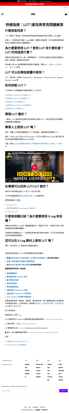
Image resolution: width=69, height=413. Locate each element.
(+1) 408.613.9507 (7, 360)
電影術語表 (61, 370)
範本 (48, 380)
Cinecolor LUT (12, 212)
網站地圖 (42, 407)
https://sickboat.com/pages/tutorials (43, 332)
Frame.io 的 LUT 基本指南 (16, 345)
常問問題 (27, 370)
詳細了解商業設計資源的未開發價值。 (21, 261)
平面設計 (38, 373)
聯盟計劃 (27, 364)
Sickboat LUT (12, 205)
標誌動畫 (38, 376)
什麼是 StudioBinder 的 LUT (17, 341)
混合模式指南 (12, 283)
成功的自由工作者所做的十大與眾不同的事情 (27, 258)
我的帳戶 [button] (66, 7)
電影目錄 (61, 367)
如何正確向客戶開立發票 (20, 265)
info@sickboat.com (7, 364)
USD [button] (9, 7)
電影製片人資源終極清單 (43, 303)
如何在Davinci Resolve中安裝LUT (19, 105)
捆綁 (48, 367)
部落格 (60, 364)
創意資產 (61, 380)
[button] (61, 7)
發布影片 (38, 367)
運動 (48, 373)
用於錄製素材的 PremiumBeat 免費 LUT (22, 208)
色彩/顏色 (49, 376)
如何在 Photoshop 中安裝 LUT (18, 98)
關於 (26, 367)
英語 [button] (2, 7)
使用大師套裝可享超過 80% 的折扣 (34, 4)
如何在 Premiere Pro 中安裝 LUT (19, 95)
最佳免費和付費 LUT (28, 196)
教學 (60, 373)
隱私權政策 (35, 407)
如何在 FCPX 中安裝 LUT (16, 102)
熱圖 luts (52, 64)
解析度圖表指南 (13, 287)
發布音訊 (38, 370)
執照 (25, 407)
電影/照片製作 (39, 364)
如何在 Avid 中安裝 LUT (16, 109)
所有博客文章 (15, 306)
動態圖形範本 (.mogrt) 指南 (17, 277)
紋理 (48, 370)
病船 (33, 14)
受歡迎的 (49, 364)
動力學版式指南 (13, 280)
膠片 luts (13, 67)
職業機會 (27, 373)
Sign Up (63, 390)
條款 (30, 407)
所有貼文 (61, 376)
